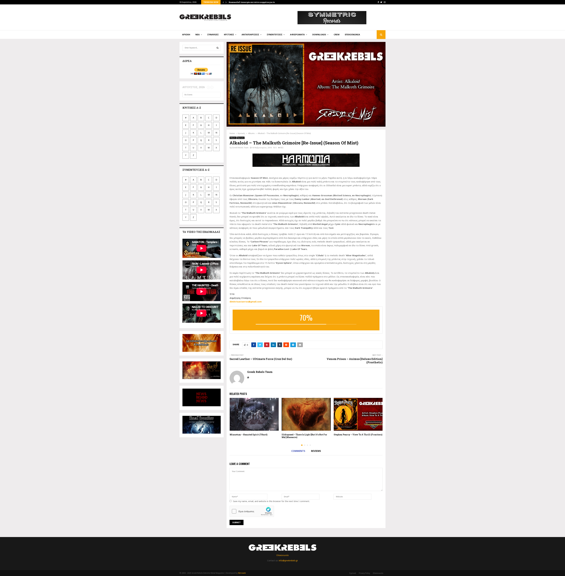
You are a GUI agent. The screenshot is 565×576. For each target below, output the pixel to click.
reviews (316, 451)
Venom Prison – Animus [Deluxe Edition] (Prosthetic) (355, 360)
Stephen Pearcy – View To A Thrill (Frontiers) (358, 434)
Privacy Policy (364, 573)
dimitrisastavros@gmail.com (246, 301)
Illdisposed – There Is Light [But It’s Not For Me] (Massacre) (304, 436)
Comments (298, 451)
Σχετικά (352, 573)
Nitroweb (242, 573)
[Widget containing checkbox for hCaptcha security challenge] (252, 511)
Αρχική (186, 34)
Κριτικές (229, 34)
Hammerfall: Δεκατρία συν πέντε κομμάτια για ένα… (253, 2)
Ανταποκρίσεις (250, 34)
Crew (337, 34)
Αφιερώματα (297, 34)
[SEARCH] (217, 48)
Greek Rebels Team (240, 147)
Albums (233, 138)
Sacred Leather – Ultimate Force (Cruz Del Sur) (261, 359)
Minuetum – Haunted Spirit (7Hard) (248, 434)
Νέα (197, 34)
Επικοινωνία (352, 34)
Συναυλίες (213, 34)
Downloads (319, 34)
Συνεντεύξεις (274, 34)
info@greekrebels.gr (288, 560)
